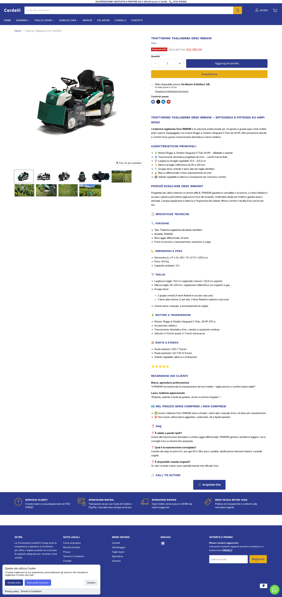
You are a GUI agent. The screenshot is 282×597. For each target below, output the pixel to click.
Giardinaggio (118, 547)
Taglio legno (43, 20)
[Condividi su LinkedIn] (163, 102)
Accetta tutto (14, 582)
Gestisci (91, 582)
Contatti (137, 20)
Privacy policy (12, 591)
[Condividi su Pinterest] (169, 102)
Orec (154, 43)
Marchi (87, 20)
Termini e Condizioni (31, 591)
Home (7, 20)
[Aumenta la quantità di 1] (180, 63)
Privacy (67, 552)
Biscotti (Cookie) (71, 547)
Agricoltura (68, 20)
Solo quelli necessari (37, 582)
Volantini (103, 20)
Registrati (258, 559)
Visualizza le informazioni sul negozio (171, 91)
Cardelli (120, 20)
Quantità (155, 56)
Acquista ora (209, 74)
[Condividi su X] (158, 102)
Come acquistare (72, 543)
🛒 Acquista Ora (209, 484)
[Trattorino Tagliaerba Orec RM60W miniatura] (23, 176)
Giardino (22, 20)
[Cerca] (237, 10)
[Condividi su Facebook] (153, 102)
